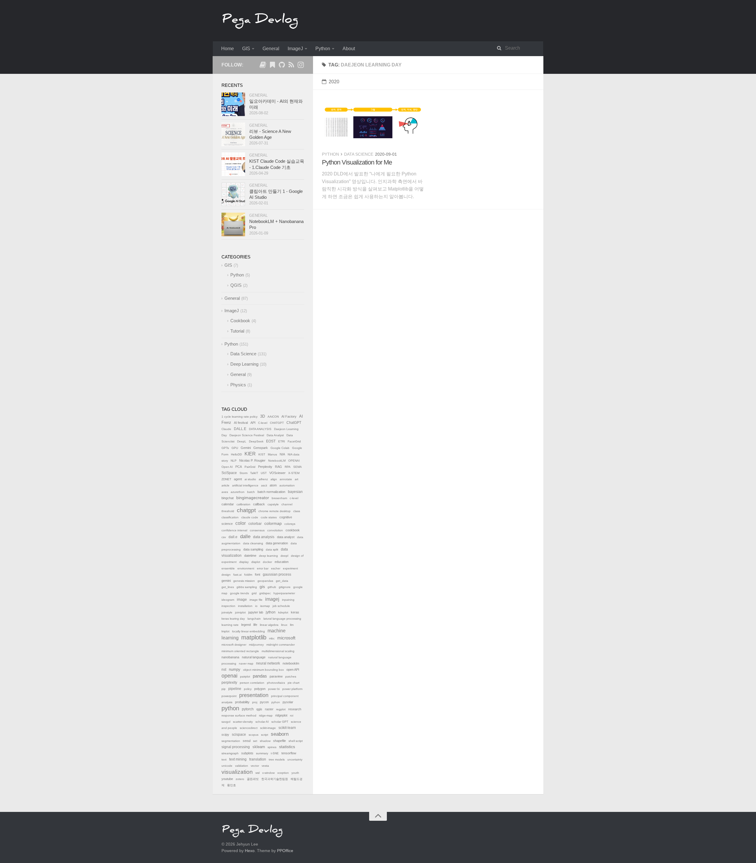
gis (262, 586)
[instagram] (300, 65)
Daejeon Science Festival (246, 435)
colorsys (289, 523)
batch (251, 492)
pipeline (234, 689)
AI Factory (288, 416)
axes (224, 492)
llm (292, 624)
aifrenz (263, 479)
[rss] (291, 65)
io (256, 606)
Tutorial (237, 330)
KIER (250, 453)
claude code (249, 517)
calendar (227, 504)
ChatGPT (293, 422)
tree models (277, 759)
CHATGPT (277, 422)
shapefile (279, 740)
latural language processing (282, 618)
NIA (282, 454)
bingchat (227, 498)
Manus (272, 454)
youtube (227, 779)
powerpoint (229, 696)
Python (322, 48)
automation (287, 485)
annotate (286, 479)
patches (290, 676)
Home (227, 48)
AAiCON (273, 416)
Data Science (358, 154)
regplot (281, 709)
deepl (284, 555)
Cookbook (240, 320)
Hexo (250, 850)
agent (238, 479)
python (230, 708)
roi (291, 715)
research (294, 709)
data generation (277, 543)
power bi (274, 689)
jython (271, 612)
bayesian (295, 492)
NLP (234, 460)
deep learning (268, 555)
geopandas (265, 580)
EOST (271, 441)
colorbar (255, 524)
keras (295, 612)
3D (262, 416)
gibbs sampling (247, 587)
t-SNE (275, 753)
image (242, 599)
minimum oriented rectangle (240, 651)
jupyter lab (255, 612)
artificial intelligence (245, 485)
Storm (243, 473)
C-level (262, 422)
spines (272, 747)
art (296, 479)
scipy (225, 734)
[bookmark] (272, 65)
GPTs (225, 448)
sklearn (258, 747)
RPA (288, 466)
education (282, 562)
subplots (247, 753)
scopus (253, 734)
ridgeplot (281, 715)
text (224, 759)
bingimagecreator (252, 498)
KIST (261, 454)
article (225, 485)
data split (272, 549)
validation (241, 765)
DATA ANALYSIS (260, 429)
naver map (246, 663)
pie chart (293, 682)
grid (254, 593)
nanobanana (230, 657)
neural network (268, 663)
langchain (254, 618)
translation (257, 759)
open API (292, 669)
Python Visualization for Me (357, 162)
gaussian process (277, 574)
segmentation (230, 740)
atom (273, 485)
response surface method (238, 715)
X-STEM (293, 473)
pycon (264, 702)
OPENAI (294, 460)
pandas (260, 675)
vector (255, 765)
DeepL (241, 441)
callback (259, 504)
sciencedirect (249, 728)
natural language (253, 657)
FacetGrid (294, 441)
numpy (234, 669)
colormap (273, 523)
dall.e (233, 537)
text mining (238, 759)
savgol (225, 721)
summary (262, 753)
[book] (262, 65)
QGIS (236, 285)
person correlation (252, 682)
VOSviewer (277, 473)
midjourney (256, 644)
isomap (265, 606)
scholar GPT (279, 721)
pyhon (275, 702)
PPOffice (285, 850)
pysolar (288, 702)
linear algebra (269, 624)
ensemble (228, 568)
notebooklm (291, 663)
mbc (272, 638)
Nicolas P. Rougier (252, 460)
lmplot (225, 631)
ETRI (281, 441)
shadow (265, 740)
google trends (239, 593)
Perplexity (265, 466)
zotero (240, 779)
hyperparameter (284, 593)
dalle (245, 536)
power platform (292, 689)
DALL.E (240, 429)
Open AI (227, 466)
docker (267, 562)
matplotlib (253, 637)
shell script (296, 740)
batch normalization (271, 492)
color (240, 523)
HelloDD (236, 454)
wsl (257, 772)
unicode (226, 765)
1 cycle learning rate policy (239, 416)
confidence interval (234, 530)
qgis (259, 709)
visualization (237, 772)
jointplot (240, 612)
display (244, 562)
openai (229, 676)
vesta (265, 765)
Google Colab (280, 448)
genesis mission (244, 580)
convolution (275, 530)
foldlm (248, 574)
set (255, 740)
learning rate (230, 624)
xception (283, 772)
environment (245, 568)
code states (269, 517)
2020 (334, 81)
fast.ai (237, 574)
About (349, 48)
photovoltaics (276, 682)
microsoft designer (233, 644)
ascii (264, 485)
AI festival (241, 422)
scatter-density (243, 721)
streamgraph (230, 753)
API (252, 422)
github (272, 587)
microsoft (286, 638)
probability (242, 702)
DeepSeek (256, 441)
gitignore (285, 587)
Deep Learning (244, 364)
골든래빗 (253, 779)
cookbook (293, 530)
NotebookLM (277, 460)
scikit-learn (287, 728)
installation (245, 606)
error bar (262, 568)
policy (248, 689)
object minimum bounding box (263, 669)
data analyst (285, 537)
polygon (259, 689)
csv (223, 537)
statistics (287, 747)
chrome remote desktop (274, 511)
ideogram (227, 599)
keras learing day (233, 618)
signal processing (235, 747)
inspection (228, 606)
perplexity (229, 682)
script (264, 734)
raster (269, 709)
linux (284, 624)
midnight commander (280, 644)
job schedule (281, 606)
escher (275, 568)
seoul (246, 740)
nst (223, 669)
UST (264, 473)
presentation (253, 695)
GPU (235, 448)
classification (230, 517)
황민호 (231, 785)
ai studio (250, 479)
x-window (268, 772)
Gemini (246, 448)
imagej (272, 599)
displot (255, 562)
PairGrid (250, 466)
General (271, 48)
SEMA (297, 466)
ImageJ (295, 48)
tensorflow (288, 753)
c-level (294, 498)
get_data (282, 580)
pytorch (248, 709)
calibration (243, 504)
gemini (226, 580)
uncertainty (294, 759)
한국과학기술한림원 (274, 779)
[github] (281, 65)
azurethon (238, 492)
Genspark (260, 448)
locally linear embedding (248, 631)
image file (256, 599)
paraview (276, 676)
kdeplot (283, 612)
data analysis (263, 537)
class (296, 511)
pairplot (245, 676)
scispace (239, 734)
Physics (238, 384)
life (255, 624)
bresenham (279, 498)
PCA (238, 466)
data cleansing (253, 543)
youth (295, 772)
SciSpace (229, 473)
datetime (250, 555)
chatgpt (246, 510)
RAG (278, 466)
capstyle (273, 504)
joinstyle (226, 612)
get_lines (227, 587)
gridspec (265, 593)
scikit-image (268, 728)
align (274, 479)
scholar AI (262, 721)
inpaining (288, 599)
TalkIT (254, 473)
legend (246, 624)
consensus (257, 530)
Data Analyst (275, 435)
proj (254, 702)
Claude (226, 429)
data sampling (253, 549)
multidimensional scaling (278, 651)
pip (223, 689)
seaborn (280, 734)
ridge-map (266, 715)
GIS (246, 48)
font (257, 574)
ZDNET (226, 479)
